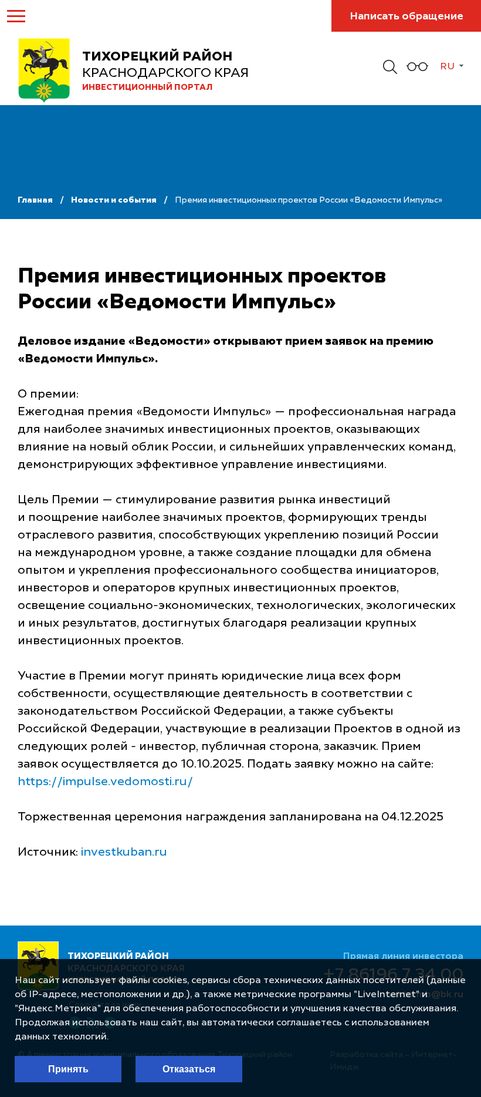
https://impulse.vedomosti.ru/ (105, 782)
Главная (35, 200)
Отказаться (188, 1069)
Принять (68, 1069)
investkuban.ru (124, 853)
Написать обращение (406, 16)
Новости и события (114, 200)
